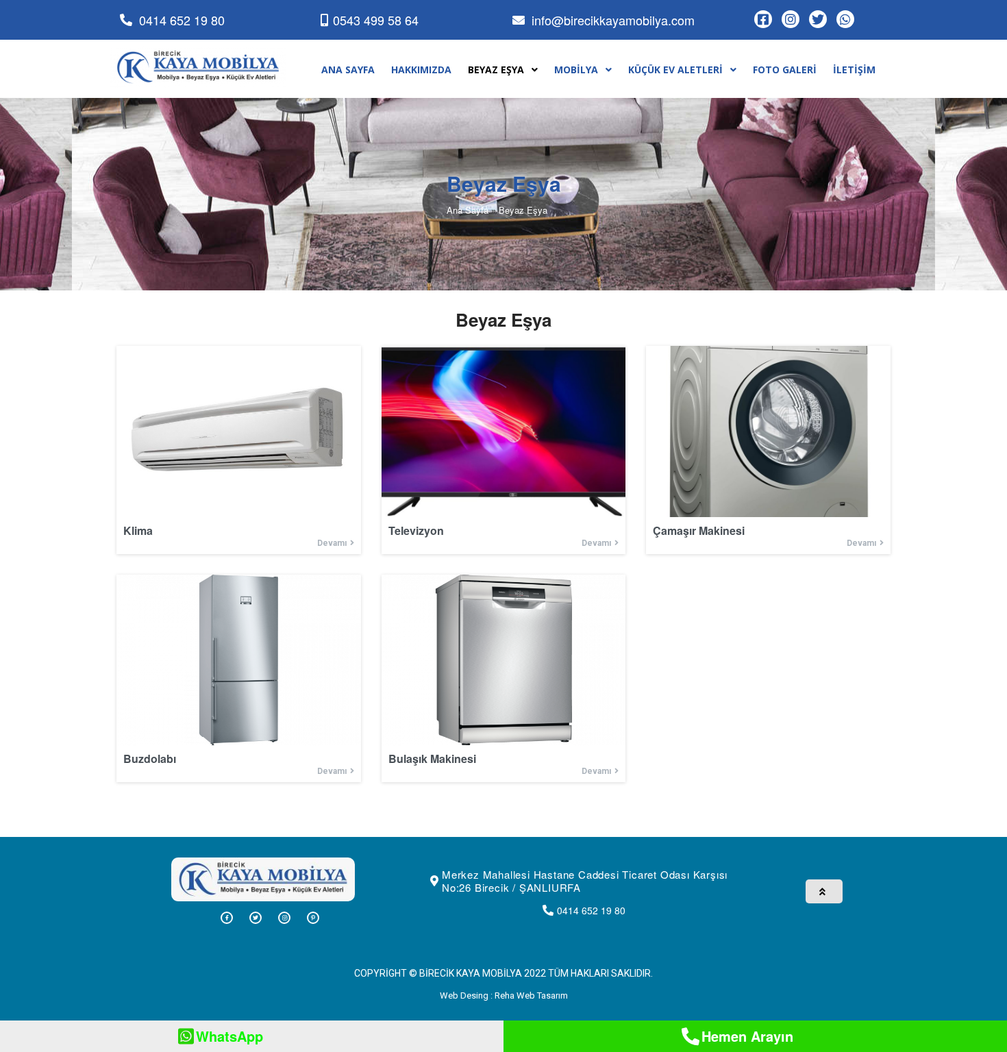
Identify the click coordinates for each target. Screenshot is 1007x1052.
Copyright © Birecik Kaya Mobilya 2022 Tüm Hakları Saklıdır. (503, 973)
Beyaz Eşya (523, 209)
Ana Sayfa (467, 209)
